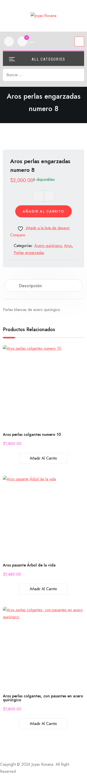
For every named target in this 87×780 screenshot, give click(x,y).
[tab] (43, 285)
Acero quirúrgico (48, 245)
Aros (68, 245)
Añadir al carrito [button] (43, 458)
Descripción (30, 286)
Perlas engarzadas (29, 252)
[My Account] (9, 41)
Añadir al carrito (43, 211)
